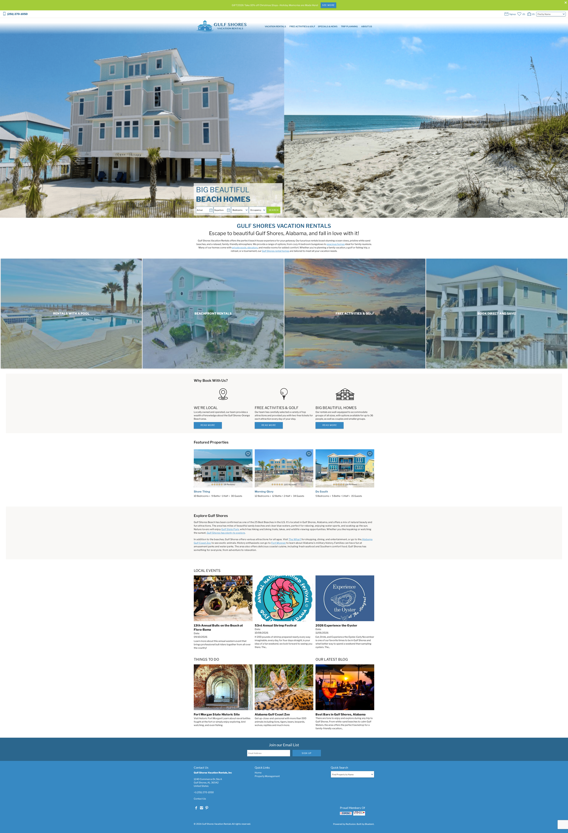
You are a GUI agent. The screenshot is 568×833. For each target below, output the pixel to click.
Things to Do (206, 659)
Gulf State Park (230, 529)
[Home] (221, 25)
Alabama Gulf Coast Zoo (272, 714)
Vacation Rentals (275, 26)
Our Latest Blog (332, 659)
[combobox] (551, 14)
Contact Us (200, 798)
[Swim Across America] (346, 813)
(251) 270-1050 (17, 14)
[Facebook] (196, 808)
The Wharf (295, 539)
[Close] (564, 3)
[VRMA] (359, 813)
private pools (239, 247)
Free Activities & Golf (302, 26)
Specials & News (327, 26)
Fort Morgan (278, 543)
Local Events (207, 570)
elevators (252, 247)
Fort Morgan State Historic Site (217, 714)
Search (274, 210)
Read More (208, 425)
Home (258, 772)
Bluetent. (369, 823)
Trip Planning (349, 26)
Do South (322, 491)
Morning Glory (264, 491)
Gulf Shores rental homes (275, 251)
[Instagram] (201, 808)
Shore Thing (202, 491)
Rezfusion (351, 823)
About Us (366, 26)
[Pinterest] (206, 808)
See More (328, 5)
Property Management (267, 776)
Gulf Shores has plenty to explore (226, 532)
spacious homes (336, 244)
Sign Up (307, 753)
